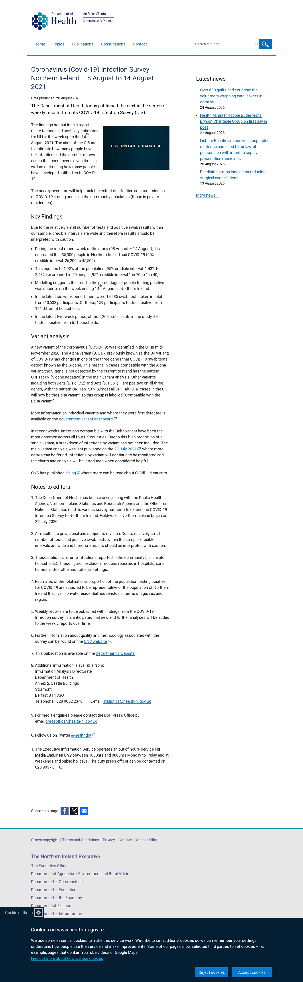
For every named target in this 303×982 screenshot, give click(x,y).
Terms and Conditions (80, 840)
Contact (140, 44)
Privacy (109, 840)
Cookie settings (19, 912)
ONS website (97, 641)
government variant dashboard (87, 419)
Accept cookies (252, 972)
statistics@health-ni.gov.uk (127, 701)
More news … (207, 195)
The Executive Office (49, 865)
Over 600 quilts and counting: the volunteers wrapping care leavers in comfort (231, 96)
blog (73, 473)
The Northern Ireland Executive (65, 856)
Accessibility (146, 840)
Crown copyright (45, 840)
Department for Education (53, 889)
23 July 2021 (127, 449)
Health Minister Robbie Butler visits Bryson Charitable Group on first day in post (233, 121)
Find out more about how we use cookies (67, 958)
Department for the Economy (56, 897)
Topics (59, 44)
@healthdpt (82, 735)
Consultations (113, 44)
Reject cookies (212, 972)
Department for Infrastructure (57, 913)
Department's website (115, 653)
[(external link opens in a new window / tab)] (65, 811)
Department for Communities (57, 881)
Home (39, 44)
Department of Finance (51, 905)
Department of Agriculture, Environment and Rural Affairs (81, 873)
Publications (83, 44)
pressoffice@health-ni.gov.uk (71, 721)
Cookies (125, 840)
